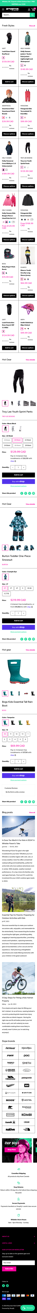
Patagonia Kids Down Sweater (26, 214)
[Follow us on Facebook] (3, 1285)
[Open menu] (3, 9)
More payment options (18, 486)
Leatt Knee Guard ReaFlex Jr (8, 53)
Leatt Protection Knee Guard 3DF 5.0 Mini (8, 325)
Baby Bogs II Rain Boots (8, 268)
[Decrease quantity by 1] (13, 467)
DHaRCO (23, 267)
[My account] (29, 9)
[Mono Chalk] (20, 428)
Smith (23, 319)
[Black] (13, 722)
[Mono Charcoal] (13, 428)
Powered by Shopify (8, 1308)
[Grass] (20, 722)
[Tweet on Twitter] (29, 493)
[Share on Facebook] (21, 493)
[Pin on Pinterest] (25, 493)
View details (30, 360)
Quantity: (5, 467)
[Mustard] (28, 722)
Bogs (4, 264)
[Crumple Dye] (5, 577)
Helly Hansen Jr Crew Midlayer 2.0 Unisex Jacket (9, 163)
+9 (32, 219)
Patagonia (24, 106)
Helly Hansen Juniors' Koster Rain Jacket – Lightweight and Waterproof (27, 56)
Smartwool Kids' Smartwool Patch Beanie (8, 111)
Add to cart (9, 82)
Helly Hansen (25, 48)
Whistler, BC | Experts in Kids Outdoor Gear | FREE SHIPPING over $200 (18, 3)
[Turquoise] (5, 722)
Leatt (4, 48)
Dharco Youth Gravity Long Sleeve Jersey (26, 273)
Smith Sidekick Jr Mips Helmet (27, 324)
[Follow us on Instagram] (7, 1285)
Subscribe (9, 1269)
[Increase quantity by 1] (23, 467)
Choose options (28, 82)
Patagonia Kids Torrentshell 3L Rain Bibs (26, 111)
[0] (33, 9)
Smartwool (6, 106)
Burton (5, 565)
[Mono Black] (5, 428)
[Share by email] (33, 493)
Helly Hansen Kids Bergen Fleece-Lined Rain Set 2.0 (9, 215)
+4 (13, 222)
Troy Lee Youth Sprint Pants (26, 162)
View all (32, 26)
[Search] (32, 15)
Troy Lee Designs (26, 158)
